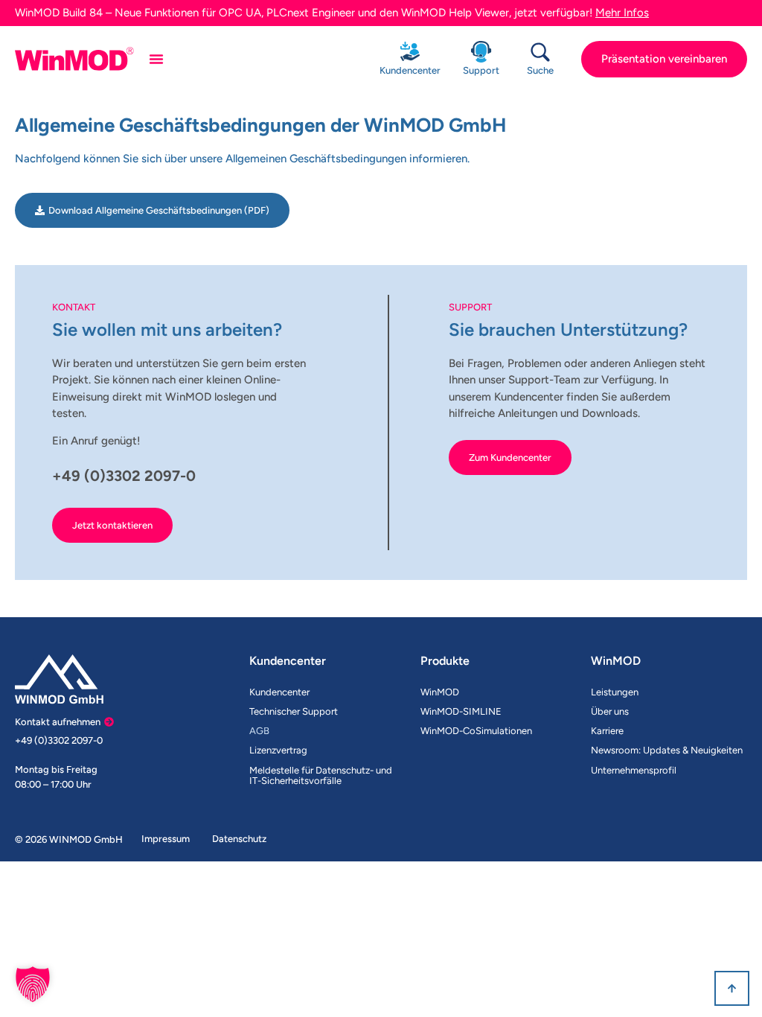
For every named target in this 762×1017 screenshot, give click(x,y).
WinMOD (439, 692)
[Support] (481, 52)
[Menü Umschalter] (156, 58)
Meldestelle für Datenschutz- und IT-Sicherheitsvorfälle (320, 775)
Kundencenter (410, 70)
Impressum (165, 838)
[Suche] (540, 52)
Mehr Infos (622, 12)
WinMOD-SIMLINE (461, 711)
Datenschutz (239, 838)
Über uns (610, 711)
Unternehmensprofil (633, 770)
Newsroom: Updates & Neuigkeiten (667, 750)
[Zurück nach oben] (731, 988)
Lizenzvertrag (278, 750)
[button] (32, 984)
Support (481, 70)
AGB (259, 730)
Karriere (607, 730)
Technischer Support (293, 711)
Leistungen (614, 692)
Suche (540, 70)
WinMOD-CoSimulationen (476, 730)
